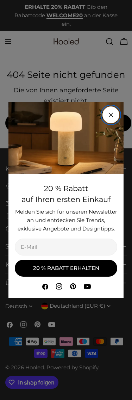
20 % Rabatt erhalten (66, 268)
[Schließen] (110, 114)
